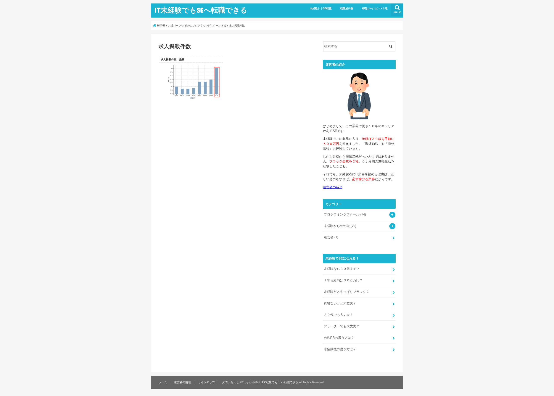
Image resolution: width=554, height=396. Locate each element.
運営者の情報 (182, 382)
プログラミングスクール (345, 214)
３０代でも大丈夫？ (338, 314)
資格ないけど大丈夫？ (340, 303)
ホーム (162, 382)
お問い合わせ (230, 382)
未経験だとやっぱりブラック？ (346, 292)
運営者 (331, 237)
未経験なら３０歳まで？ (341, 269)
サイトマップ (206, 382)
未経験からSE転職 (321, 8)
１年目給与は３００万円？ (343, 280)
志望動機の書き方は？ (340, 349)
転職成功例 (346, 8)
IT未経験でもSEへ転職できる (200, 10)
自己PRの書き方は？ (339, 337)
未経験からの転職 (340, 226)
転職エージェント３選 (375, 8)
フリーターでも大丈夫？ (341, 326)
